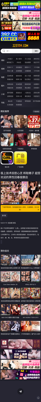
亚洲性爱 (10, 76)
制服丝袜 (10, 79)
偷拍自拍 (19, 76)
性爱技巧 (37, 96)
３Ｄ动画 (37, 67)
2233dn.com (20, 45)
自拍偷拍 (19, 67)
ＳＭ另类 (37, 71)
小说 (3, 94)
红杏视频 (10, 105)
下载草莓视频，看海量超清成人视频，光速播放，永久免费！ (20, 208)
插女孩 (10, 101)
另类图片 (37, 88)
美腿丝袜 (10, 88)
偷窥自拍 (10, 84)
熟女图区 (28, 88)
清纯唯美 (19, 88)
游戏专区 (37, 59)
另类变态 (37, 79)
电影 (3, 77)
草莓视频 (28, 101)
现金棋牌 (28, 62)
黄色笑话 (28, 96)
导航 (3, 102)
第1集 (4, 215)
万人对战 (28, 59)
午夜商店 (19, 101)
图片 (3, 86)
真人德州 (19, 59)
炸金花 (19, 62)
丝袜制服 (19, 71)
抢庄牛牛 (37, 62)
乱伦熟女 (28, 79)
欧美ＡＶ (28, 67)
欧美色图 (28, 84)
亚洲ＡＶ (10, 67)
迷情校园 (10, 96)
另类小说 (19, 96)
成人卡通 (28, 76)
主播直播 (28, 71)
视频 (3, 69)
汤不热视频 (36, 101)
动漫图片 (37, 84)
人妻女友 (28, 93)
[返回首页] (38, 398)
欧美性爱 (37, 76)
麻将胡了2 (10, 62)
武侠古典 (37, 93)
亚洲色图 (19, 84)
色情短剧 (19, 105)
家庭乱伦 (19, 93)
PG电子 (10, 59)
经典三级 (19, 79)
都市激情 (10, 93)
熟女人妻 (10, 71)
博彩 (3, 60)
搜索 (36, 51)
